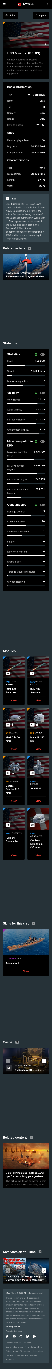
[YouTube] (14, 1336)
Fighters (9, 1355)
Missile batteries (13, 1343)
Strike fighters (21, 1355)
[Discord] (21, 1336)
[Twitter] (27, 1336)
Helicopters (38, 1351)
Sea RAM (35, 788)
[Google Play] (34, 1336)
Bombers (10, 1359)
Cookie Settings (14, 1331)
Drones (33, 1355)
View (14, 700)
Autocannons (12, 1351)
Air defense (25, 1351)
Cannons (27, 1343)
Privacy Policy (13, 1326)
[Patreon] (7, 1336)
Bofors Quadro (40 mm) (12, 789)
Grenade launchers (14, 1347)
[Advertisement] (26, 312)
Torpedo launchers (33, 1347)
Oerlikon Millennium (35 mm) (36, 844)
